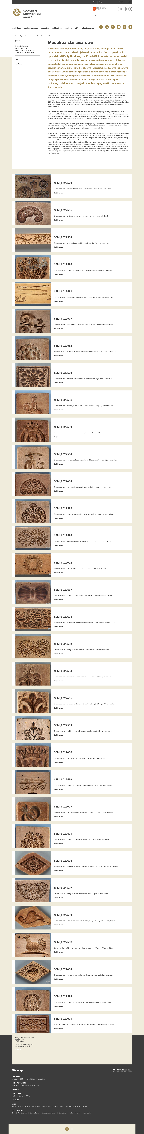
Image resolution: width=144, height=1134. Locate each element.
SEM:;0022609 (63, 915)
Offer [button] (77, 28)
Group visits (35, 1085)
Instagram (113, 26)
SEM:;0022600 (63, 481)
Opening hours (34, 1113)
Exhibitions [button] (16, 28)
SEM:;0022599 (63, 427)
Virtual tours (41, 1079)
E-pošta (130, 26)
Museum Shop (35, 1107)
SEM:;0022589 (63, 725)
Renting (84, 1107)
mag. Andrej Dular (20, 64)
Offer (14, 1104)
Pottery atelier (46, 1107)
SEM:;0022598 (63, 372)
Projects (15, 1100)
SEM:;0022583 (63, 400)
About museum (17, 1110)
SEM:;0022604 (63, 671)
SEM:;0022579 (63, 183)
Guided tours (15, 1085)
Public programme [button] (31, 28)
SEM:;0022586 (63, 535)
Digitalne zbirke (24, 36)
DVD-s (28, 1096)
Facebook (101, 26)
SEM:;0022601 (63, 1018)
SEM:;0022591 (63, 833)
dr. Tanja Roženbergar (21, 46)
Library (26, 1107)
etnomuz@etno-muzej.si (22, 1046)
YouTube (119, 26)
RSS (124, 26)
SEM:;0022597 (63, 318)
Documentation (16, 1107)
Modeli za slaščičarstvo (47, 36)
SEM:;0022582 (63, 345)
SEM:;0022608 (63, 860)
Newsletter (18, 1049)
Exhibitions (16, 1077)
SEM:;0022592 (63, 888)
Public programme (19, 1083)
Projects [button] (68, 28)
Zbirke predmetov (34, 36)
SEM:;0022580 (63, 237)
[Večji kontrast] (125, 9)
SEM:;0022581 (63, 291)
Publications (17, 1094)
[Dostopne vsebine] (130, 9)
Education (15, 1089)
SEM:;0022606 (63, 752)
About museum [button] (88, 28)
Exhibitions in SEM (17, 1079)
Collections (62, 1113)
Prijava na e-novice (125, 2)
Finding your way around (49, 1113)
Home (16, 36)
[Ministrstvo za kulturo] (122, 1070)
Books (21, 1096)
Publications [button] (57, 28)
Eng (100, 2)
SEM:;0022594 (63, 996)
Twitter (107, 26)
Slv (94, 2)
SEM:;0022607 (63, 806)
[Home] (28, 19)
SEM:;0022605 (63, 698)
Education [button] (45, 28)
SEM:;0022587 (63, 589)
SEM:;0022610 (63, 969)
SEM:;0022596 (63, 264)
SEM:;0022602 (63, 562)
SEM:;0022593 (63, 942)
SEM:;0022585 (63, 508)
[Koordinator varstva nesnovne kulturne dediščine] (105, 9)
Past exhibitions (30, 1079)
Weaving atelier (58, 1107)
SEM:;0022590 (63, 779)
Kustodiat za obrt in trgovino (24, 53)
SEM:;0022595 (63, 210)
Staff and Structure (74, 1113)
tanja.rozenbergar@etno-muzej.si (25, 50)
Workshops (25, 1085)
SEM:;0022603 (63, 616)
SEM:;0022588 (63, 644)
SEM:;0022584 (63, 454)
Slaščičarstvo (58, 193)
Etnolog (14, 1096)
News (13, 1113)
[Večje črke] (120, 9)
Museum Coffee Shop (73, 1107)
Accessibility (87, 1113)
